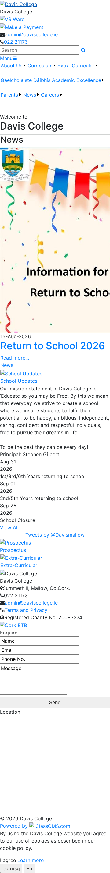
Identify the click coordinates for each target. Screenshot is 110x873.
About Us (11, 65)
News (6, 365)
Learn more (30, 860)
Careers (50, 95)
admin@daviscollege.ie (31, 34)
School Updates (18, 381)
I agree (8, 860)
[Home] (55, 4)
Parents (9, 95)
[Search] (83, 50)
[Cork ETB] (13, 625)
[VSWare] (12, 19)
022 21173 (16, 42)
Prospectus (13, 550)
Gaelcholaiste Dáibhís (25, 80)
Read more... (14, 358)
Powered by (14, 826)
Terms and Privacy (26, 610)
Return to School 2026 (52, 346)
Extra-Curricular (18, 565)
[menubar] (55, 84)
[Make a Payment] (21, 26)
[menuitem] (13, 69)
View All (9, 527)
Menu (6, 58)
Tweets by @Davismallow (55, 535)
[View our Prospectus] (15, 542)
